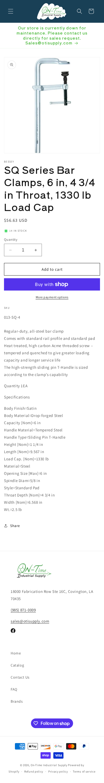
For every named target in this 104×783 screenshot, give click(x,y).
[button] (11, 11)
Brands (17, 701)
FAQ (14, 689)
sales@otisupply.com (30, 621)
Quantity (10, 239)
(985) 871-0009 (23, 609)
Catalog (17, 665)
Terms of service (84, 771)
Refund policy (33, 771)
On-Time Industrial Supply (49, 765)
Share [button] (15, 525)
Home (16, 653)
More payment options (52, 297)
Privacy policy (58, 771)
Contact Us (20, 677)
